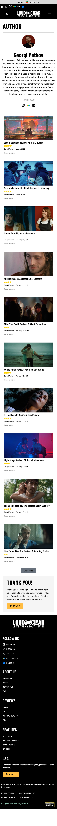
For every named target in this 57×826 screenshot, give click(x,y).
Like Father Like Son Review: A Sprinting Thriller (26, 551)
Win (4, 720)
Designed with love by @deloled (14, 804)
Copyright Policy (27, 793)
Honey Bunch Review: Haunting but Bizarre (24, 369)
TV (4, 711)
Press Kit (7, 682)
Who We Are (8, 678)
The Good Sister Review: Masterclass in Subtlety (27, 505)
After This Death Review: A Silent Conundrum (25, 324)
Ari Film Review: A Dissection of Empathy (23, 278)
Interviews (8, 736)
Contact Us (8, 687)
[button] (7, 14)
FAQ (4, 691)
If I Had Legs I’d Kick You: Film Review (21, 414)
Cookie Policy (26, 797)
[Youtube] (18, 6)
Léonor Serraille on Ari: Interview (19, 233)
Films (5, 707)
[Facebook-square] (2, 6)
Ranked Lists (9, 745)
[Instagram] (6, 6)
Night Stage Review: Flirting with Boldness (24, 460)
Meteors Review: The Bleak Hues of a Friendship (26, 188)
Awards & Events (11, 740)
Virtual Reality (10, 716)
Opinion (6, 749)
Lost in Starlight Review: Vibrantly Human (23, 142)
